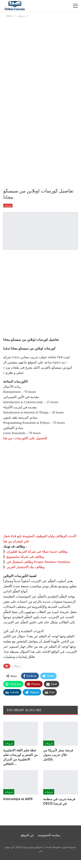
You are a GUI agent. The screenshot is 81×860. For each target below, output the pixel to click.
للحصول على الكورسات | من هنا (25, 438)
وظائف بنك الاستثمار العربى (25, 567)
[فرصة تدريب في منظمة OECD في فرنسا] (60, 782)
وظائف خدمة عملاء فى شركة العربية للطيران (36, 551)
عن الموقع (27, 835)
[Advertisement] (40, 60)
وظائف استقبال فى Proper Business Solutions (38, 562)
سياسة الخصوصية (49, 835)
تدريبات (8, 205)
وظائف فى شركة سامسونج (25, 556)
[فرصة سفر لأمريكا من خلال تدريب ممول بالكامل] (60, 734)
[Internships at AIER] (20, 782)
